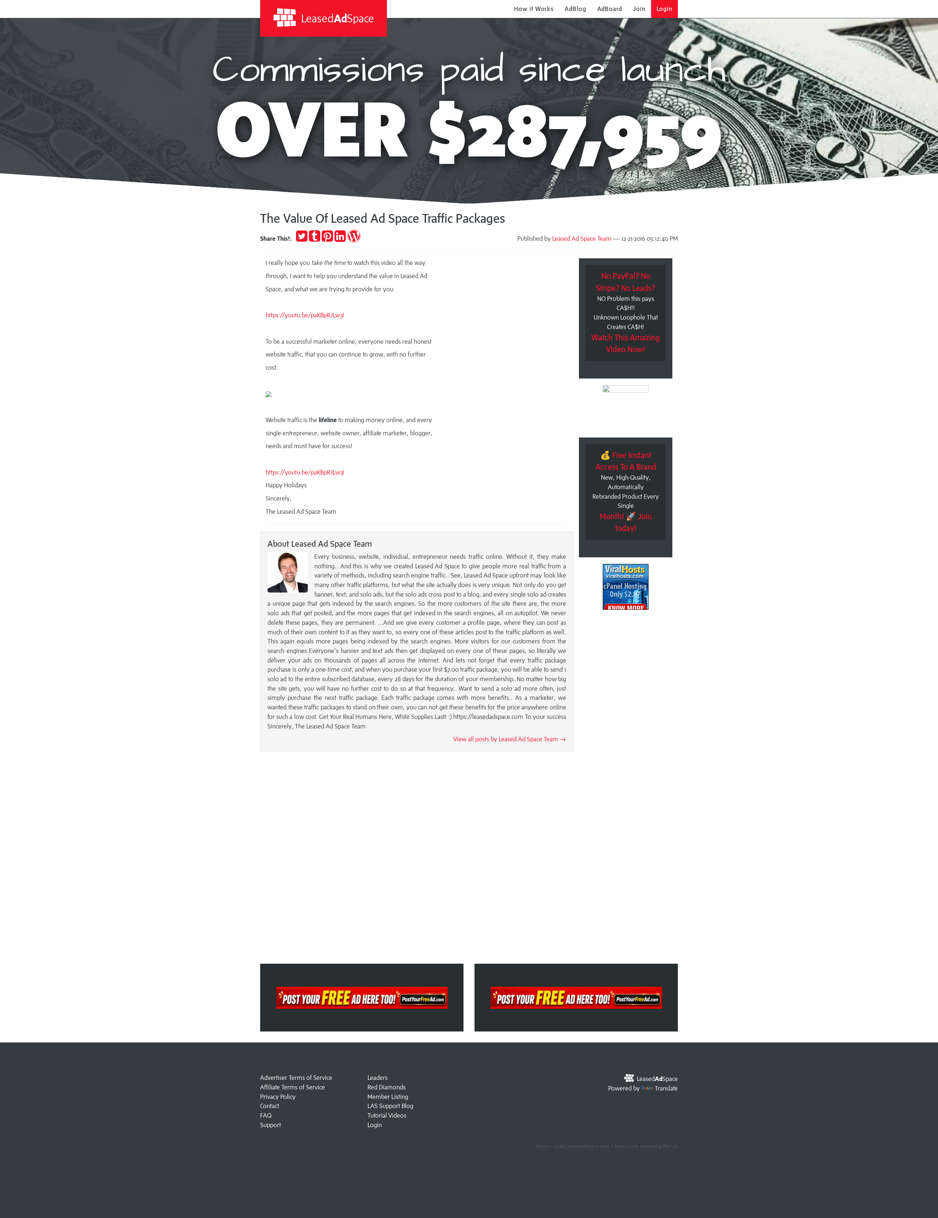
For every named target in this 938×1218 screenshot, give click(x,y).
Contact (269, 1106)
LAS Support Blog (390, 1106)
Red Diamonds (387, 1087)
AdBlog (575, 8)
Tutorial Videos (387, 1115)
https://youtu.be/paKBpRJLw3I (305, 472)
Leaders (378, 1077)
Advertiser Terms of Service (296, 1077)
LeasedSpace (336, 18)
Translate (666, 1088)
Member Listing (388, 1096)
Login (665, 8)
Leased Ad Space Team (582, 238)
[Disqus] (417, 860)
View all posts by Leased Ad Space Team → (509, 739)
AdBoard (609, 8)
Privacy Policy (278, 1096)
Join (639, 8)
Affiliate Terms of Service (292, 1087)
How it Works (534, 8)
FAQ (266, 1115)
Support (270, 1125)
